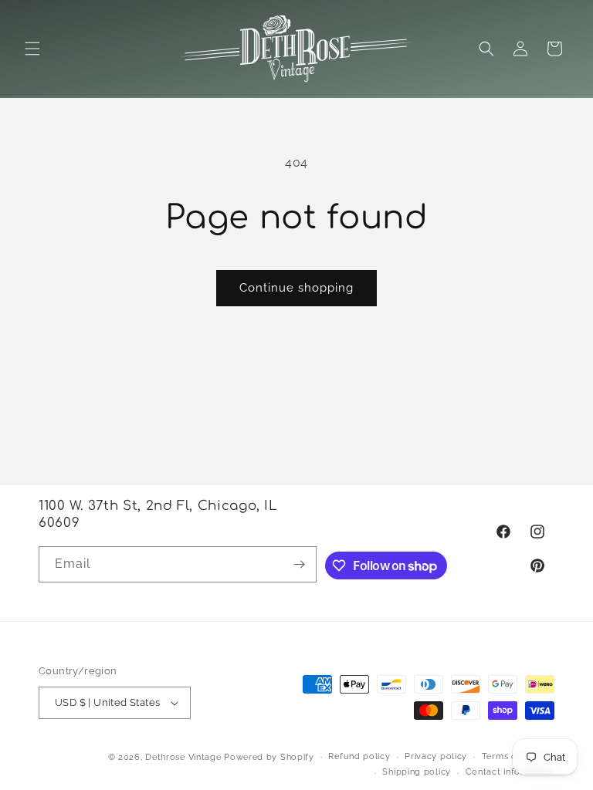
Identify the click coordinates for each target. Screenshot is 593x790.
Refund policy (359, 756)
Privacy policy (436, 756)
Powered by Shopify (269, 757)
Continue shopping (296, 288)
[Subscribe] (299, 564)
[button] (32, 49)
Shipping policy (416, 772)
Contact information (510, 772)
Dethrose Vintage (183, 757)
